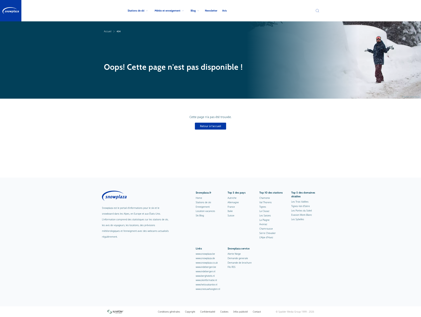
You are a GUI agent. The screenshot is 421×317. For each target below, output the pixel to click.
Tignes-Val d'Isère (300, 206)
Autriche (232, 197)
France (231, 206)
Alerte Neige (234, 253)
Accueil (107, 31)
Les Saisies (265, 215)
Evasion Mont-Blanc (301, 214)
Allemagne (233, 202)
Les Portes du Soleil (301, 210)
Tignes (262, 206)
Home (199, 197)
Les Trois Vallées (300, 201)
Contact (257, 311)
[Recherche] (316, 10)
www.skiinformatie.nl (206, 280)
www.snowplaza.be (205, 253)
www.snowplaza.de (205, 258)
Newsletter (211, 10)
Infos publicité (240, 311)
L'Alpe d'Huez (266, 237)
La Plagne (264, 219)
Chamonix (264, 197)
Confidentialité (207, 311)
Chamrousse (266, 228)
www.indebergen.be (206, 266)
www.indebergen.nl (205, 271)
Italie (230, 211)
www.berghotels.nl (205, 275)
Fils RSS (231, 266)
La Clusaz (264, 211)
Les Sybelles (297, 219)
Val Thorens (265, 202)
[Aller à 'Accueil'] (10, 10)
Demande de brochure (240, 262)
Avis (224, 10)
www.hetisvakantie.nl (206, 284)
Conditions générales (169, 311)
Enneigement (203, 206)
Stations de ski (136, 10)
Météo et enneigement (167, 10)
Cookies (224, 311)
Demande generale (238, 258)
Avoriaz (263, 224)
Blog (193, 10)
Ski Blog (200, 215)
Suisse (231, 215)
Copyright (190, 311)
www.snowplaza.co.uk (207, 262)
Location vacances (205, 211)
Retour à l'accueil (210, 126)
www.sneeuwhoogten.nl (208, 289)
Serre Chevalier (267, 233)
